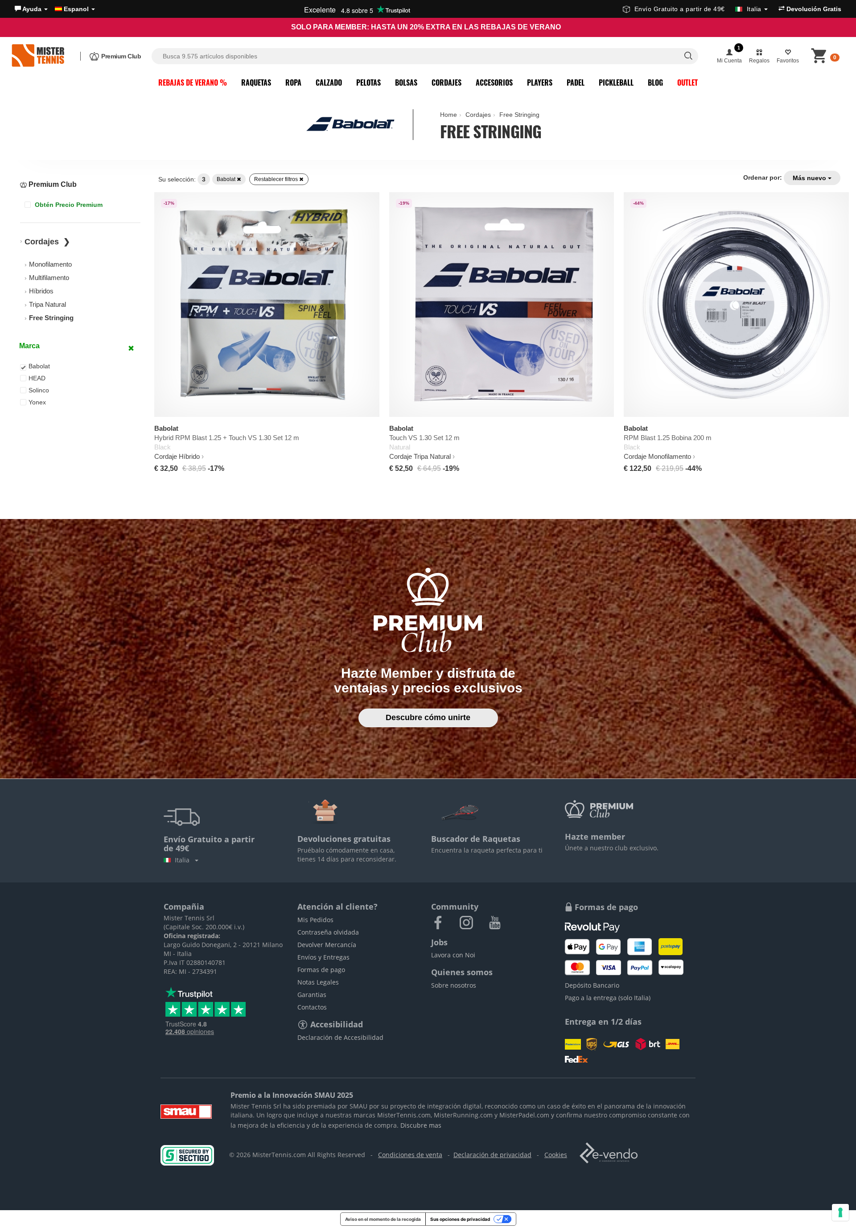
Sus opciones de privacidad (460, 1219)
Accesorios (494, 82)
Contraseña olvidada (328, 932)
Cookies (555, 1154)
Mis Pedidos (315, 919)
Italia (184, 860)
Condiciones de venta (410, 1154)
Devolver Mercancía (326, 944)
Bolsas (406, 82)
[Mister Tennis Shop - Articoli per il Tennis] (38, 56)
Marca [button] (29, 346)
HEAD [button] (37, 378)
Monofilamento (50, 264)
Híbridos (41, 291)
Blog (655, 82)
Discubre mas (420, 1125)
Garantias (311, 994)
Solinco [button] (39, 390)
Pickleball (616, 82)
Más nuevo (810, 177)
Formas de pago (321, 969)
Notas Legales (318, 982)
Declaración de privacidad (492, 1154)
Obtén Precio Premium (68, 204)
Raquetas (256, 82)
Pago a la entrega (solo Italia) (607, 997)
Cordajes (446, 82)
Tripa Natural (47, 304)
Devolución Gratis (813, 8)
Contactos (312, 1007)
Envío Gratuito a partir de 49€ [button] (697, 8)
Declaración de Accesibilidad (340, 1037)
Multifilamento (49, 277)
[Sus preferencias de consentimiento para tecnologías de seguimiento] (840, 1212)
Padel (575, 82)
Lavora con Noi (453, 955)
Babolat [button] (39, 366)
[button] (31, 9)
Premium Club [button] (52, 184)
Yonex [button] (37, 402)
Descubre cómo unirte (428, 717)
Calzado (329, 82)
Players (539, 82)
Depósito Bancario (592, 985)
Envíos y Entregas (323, 957)
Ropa (293, 82)
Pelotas (368, 82)
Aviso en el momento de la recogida (383, 1219)
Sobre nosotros (453, 985)
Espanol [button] (76, 8)
